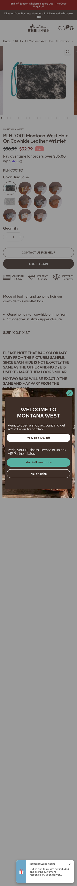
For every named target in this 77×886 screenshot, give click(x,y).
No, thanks (38, 473)
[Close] (70, 393)
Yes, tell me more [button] (39, 462)
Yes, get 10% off (38, 438)
